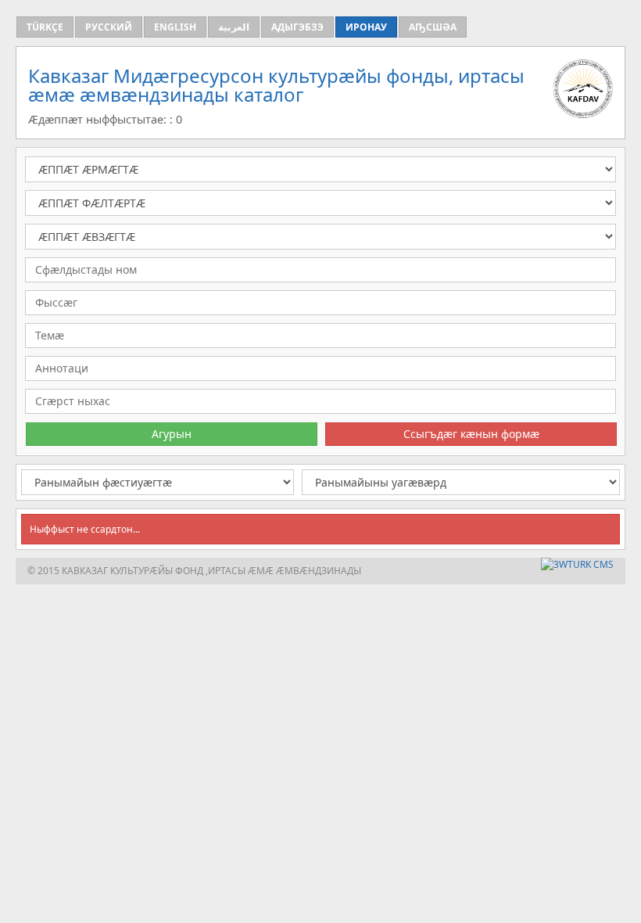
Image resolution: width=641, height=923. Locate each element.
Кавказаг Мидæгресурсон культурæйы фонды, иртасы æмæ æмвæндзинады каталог (276, 85)
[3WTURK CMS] (577, 564)
